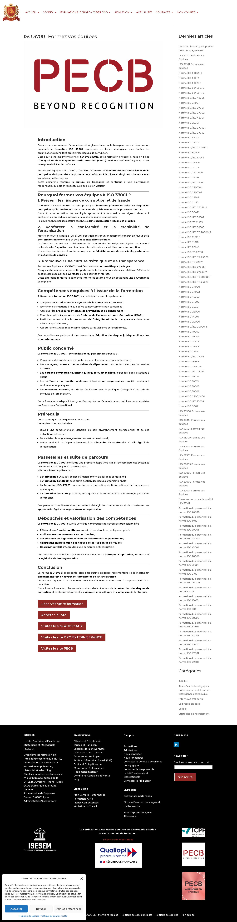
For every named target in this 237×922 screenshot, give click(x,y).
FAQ (76, 779)
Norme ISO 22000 (189, 321)
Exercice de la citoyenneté (89, 748)
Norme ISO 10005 (189, 386)
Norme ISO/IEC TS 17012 (193, 147)
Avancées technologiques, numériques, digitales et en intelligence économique (194, 690)
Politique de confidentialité (54, 916)
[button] (81, 878)
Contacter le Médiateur (137, 780)
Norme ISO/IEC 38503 (191, 227)
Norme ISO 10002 (189, 331)
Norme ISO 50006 (189, 152)
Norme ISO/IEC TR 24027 (193, 282)
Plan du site (188, 914)
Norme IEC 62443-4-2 (191, 92)
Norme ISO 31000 (189, 301)
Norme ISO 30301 (189, 306)
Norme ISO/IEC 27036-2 (193, 207)
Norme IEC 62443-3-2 (191, 87)
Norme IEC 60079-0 (190, 73)
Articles (183, 681)
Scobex (183, 708)
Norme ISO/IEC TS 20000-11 (195, 277)
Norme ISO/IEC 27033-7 (193, 272)
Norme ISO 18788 (189, 361)
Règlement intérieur (86, 771)
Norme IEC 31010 (189, 242)
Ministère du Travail (85, 806)
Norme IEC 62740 (189, 247)
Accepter (16, 908)
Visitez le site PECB (57, 648)
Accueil (30, 12)
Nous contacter (133, 754)
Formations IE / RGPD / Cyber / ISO (84, 12)
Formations (130, 746)
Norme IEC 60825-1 (190, 83)
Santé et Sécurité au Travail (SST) (93, 760)
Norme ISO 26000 (189, 311)
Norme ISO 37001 (189, 102)
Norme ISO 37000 (189, 286)
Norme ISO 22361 (189, 177)
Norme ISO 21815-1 (189, 237)
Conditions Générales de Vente (92, 775)
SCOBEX (48, 12)
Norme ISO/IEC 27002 (192, 112)
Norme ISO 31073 (189, 167)
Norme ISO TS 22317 (191, 261)
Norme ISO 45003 (189, 296)
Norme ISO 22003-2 (190, 192)
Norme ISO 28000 (189, 162)
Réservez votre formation (62, 604)
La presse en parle (189, 703)
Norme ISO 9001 (188, 406)
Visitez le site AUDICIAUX (62, 626)
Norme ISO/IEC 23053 (191, 371)
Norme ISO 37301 (189, 142)
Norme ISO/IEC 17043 (191, 157)
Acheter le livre (53, 615)
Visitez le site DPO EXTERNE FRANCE (71, 637)
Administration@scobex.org (40, 801)
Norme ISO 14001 (189, 316)
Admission (121, 12)
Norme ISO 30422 (189, 212)
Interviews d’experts (191, 699)
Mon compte (186, 12)
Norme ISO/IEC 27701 (191, 356)
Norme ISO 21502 (189, 341)
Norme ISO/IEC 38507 (191, 217)
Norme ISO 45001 (189, 137)
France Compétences (86, 802)
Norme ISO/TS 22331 (191, 172)
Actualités (144, 12)
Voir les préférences (68, 908)
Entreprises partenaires (138, 796)
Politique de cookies (29, 916)
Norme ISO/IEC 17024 (191, 401)
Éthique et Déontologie (87, 741)
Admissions (130, 750)
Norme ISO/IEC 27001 (191, 107)
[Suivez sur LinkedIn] (176, 744)
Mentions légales (108, 914)
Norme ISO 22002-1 (190, 366)
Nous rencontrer (133, 757)
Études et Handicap (85, 745)
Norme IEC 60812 (189, 78)
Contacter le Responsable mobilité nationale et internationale (139, 773)
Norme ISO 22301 (189, 122)
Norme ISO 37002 (189, 291)
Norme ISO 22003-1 (190, 187)
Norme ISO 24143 (189, 197)
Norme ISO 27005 (189, 346)
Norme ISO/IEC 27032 (191, 132)
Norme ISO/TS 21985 (191, 222)
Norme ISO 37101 (189, 351)
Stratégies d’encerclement (194, 713)
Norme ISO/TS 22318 (191, 252)
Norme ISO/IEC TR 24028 (193, 257)
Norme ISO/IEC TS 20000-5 (195, 232)
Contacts (163, 12)
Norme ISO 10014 (189, 376)
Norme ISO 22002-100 (192, 396)
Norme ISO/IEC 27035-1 (192, 127)
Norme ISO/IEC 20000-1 (193, 326)
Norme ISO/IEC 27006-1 (193, 267)
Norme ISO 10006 (189, 391)
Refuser (41, 908)
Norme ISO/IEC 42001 (191, 117)
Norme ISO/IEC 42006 (192, 97)
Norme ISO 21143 (188, 202)
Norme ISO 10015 (189, 381)
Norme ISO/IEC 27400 (191, 182)
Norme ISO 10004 (189, 336)
